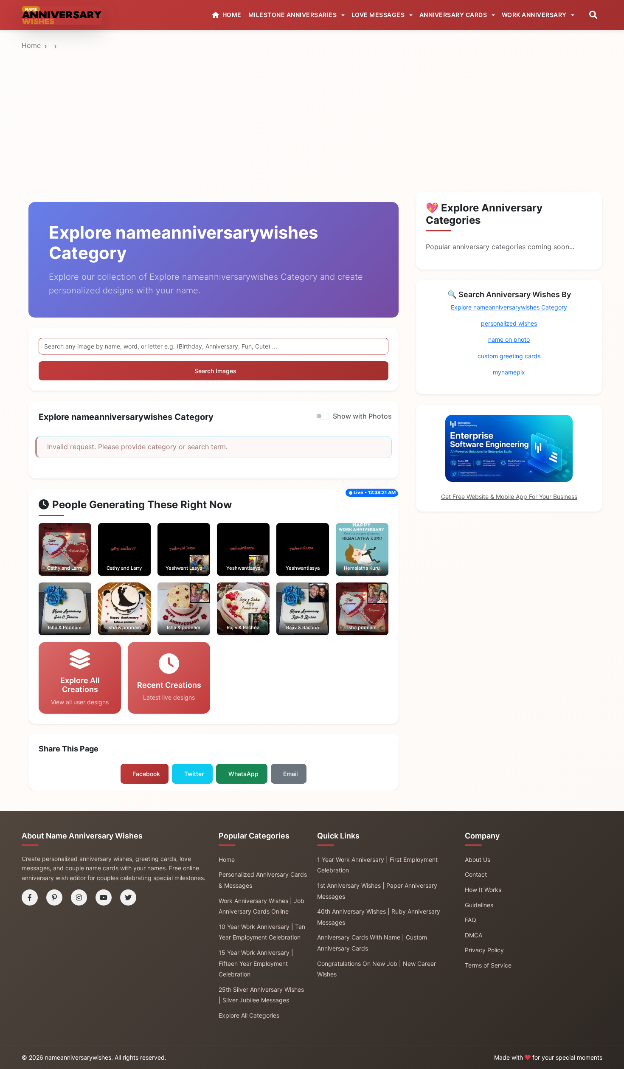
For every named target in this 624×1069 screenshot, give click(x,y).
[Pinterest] (54, 897)
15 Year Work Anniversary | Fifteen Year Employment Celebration (256, 963)
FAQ (470, 919)
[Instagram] (79, 897)
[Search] (593, 15)
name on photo (509, 339)
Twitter (194, 773)
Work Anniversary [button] (535, 14)
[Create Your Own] (76, 557)
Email (290, 773)
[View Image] (53, 557)
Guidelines (479, 905)
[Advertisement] (312, 95)
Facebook (146, 773)
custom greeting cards (509, 356)
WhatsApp (243, 773)
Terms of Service (488, 965)
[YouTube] (104, 897)
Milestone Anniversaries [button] (293, 14)
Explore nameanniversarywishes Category (509, 307)
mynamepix (509, 372)
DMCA (473, 935)
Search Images (215, 370)
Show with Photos (362, 416)
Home (31, 45)
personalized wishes (509, 323)
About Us (477, 859)
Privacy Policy (484, 950)
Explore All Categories (249, 1015)
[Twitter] (128, 897)
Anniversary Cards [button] (454, 14)
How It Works (483, 889)
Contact (476, 874)
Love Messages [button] (378, 14)
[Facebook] (30, 897)
